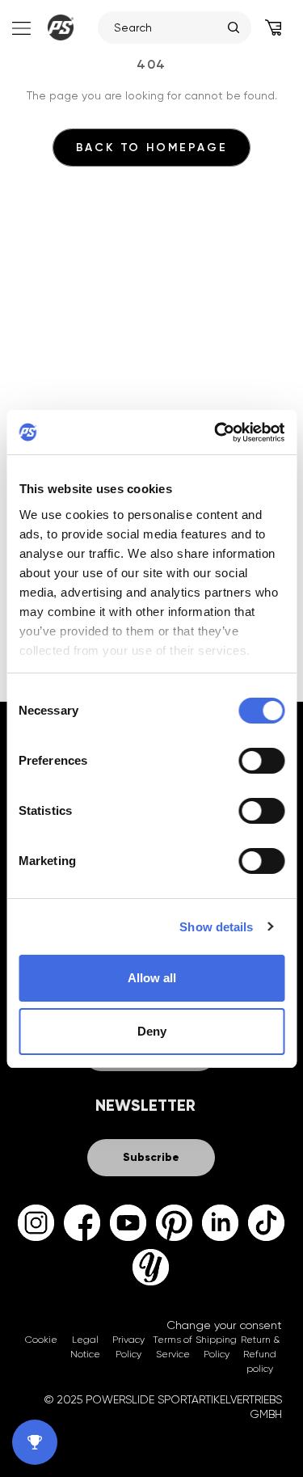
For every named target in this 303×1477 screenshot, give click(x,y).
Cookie (41, 1339)
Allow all (152, 978)
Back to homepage (152, 147)
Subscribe (151, 1157)
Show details (216, 927)
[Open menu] (20, 27)
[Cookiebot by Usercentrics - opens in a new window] (215, 432)
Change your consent (224, 1325)
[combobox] (167, 27)
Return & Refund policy (260, 1354)
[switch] (261, 761)
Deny (151, 1031)
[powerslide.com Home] (61, 27)
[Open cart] (273, 27)
